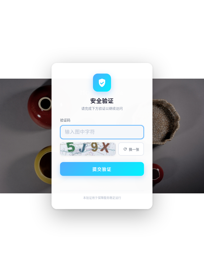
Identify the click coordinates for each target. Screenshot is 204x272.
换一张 (134, 149)
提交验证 (102, 169)
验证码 (65, 120)
